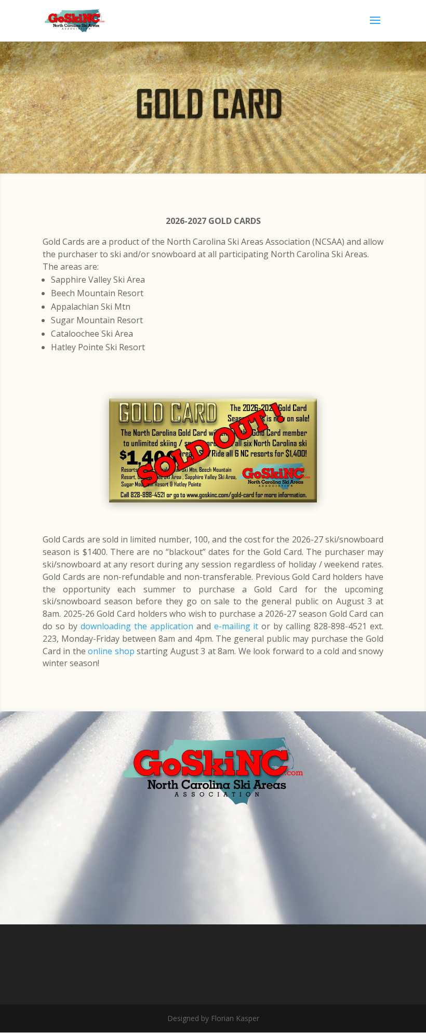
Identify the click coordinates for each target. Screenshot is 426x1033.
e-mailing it (236, 626)
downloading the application (137, 626)
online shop (111, 651)
